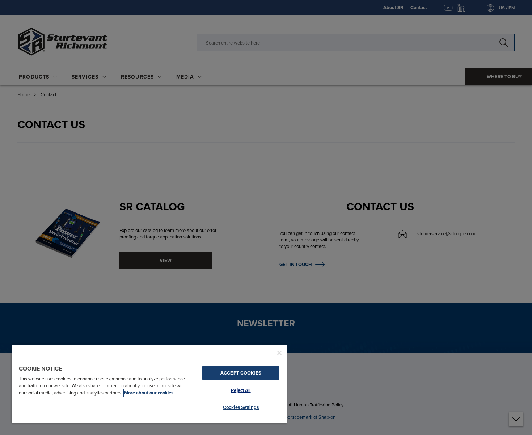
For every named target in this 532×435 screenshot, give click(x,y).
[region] (149, 383)
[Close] (279, 353)
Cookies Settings (241, 407)
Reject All (240, 390)
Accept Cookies (240, 372)
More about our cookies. (149, 392)
